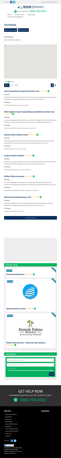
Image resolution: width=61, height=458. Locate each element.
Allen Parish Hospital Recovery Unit (17, 197)
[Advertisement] (30, 227)
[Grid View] (55, 85)
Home (9, 15)
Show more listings (30, 218)
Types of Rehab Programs (15, 17)
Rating (16, 85)
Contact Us (8, 436)
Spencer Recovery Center (16, 308)
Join (47, 2)
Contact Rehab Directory (11, 428)
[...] (43, 99)
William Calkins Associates (14, 176)
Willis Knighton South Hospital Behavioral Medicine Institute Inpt (29, 112)
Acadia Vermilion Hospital (14, 155)
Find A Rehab (8, 417)
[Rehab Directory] (30, 8)
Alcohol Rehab (19, 15)
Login (43, 2)
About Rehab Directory (11, 414)
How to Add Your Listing (11, 424)
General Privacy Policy (9, 453)
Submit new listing (11, 30)
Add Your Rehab (53, 2)
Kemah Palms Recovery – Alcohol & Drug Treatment (26, 343)
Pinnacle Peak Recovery (15, 274)
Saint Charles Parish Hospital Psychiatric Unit (21, 91)
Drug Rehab (31, 15)
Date (7, 85)
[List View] (52, 85)
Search (51, 374)
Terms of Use (17, 451)
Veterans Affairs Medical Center (16, 135)
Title (11, 85)
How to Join (8, 419)
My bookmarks (24, 30)
